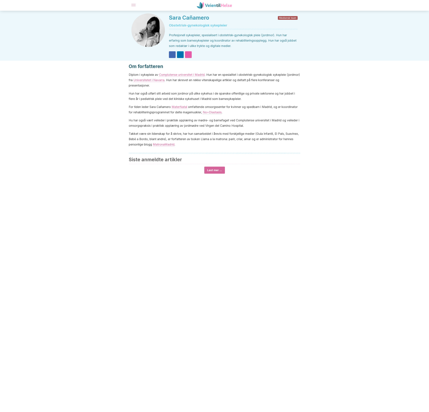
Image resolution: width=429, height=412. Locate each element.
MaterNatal (179, 107)
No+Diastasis (212, 112)
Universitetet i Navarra (148, 80)
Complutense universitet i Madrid (182, 74)
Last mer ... (214, 170)
